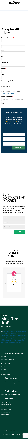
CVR (2, 74)
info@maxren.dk (9, 359)
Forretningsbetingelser (9, 434)
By (2, 56)
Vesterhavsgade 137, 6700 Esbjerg (11, 394)
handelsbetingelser (8, 93)
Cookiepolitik (21, 434)
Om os (3, 372)
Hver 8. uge (6, 86)
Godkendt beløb (7, 96)
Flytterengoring (5, 402)
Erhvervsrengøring (6, 409)
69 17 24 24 (7, 356)
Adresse (4, 44)
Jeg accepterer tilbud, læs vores (12, 92)
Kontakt (3, 369)
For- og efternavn (7, 38)
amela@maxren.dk (11, 121)
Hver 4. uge (6, 84)
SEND (19, 231)
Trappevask (4, 407)
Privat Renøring (5, 412)
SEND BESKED (18, 147)
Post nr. (4, 50)
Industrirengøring (6, 404)
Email (3, 68)
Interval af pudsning (8, 81)
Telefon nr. (5, 62)
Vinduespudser (5, 414)
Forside (3, 367)
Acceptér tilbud (5, 374)
